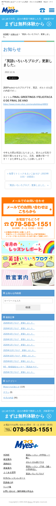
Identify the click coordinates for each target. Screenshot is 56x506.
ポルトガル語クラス (35, 462)
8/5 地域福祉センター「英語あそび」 (20, 367)
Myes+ (30, 502)
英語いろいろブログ (35, 474)
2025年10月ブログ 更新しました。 (19, 356)
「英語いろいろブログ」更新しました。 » (28, 185)
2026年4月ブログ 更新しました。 (19, 334)
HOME (6, 34)
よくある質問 (9, 472)
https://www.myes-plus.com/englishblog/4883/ (25, 104)
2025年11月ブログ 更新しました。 (19, 350)
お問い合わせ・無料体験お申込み (18, 491)
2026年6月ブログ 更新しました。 (19, 323)
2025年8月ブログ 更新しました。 (19, 361)
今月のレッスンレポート (14, 478)
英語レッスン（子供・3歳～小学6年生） (38, 468)
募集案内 (7, 468)
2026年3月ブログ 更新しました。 (19, 339)
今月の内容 (8, 398)
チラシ (6, 392)
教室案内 (7, 459)
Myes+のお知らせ (11, 387)
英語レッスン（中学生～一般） (38, 456)
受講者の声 (8, 482)
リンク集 (7, 487)
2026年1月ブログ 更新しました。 (19, 345)
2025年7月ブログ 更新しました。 (19, 372)
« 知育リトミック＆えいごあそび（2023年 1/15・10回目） (28, 175)
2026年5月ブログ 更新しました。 (19, 328)
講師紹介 (7, 464)
